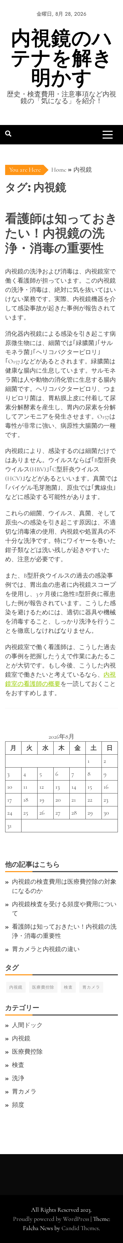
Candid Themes (80, 1228)
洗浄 (18, 1078)
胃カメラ (91, 987)
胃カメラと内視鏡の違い (46, 949)
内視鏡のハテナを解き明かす (62, 58)
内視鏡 (16, 987)
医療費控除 (43, 987)
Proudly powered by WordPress (52, 1219)
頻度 (18, 1104)
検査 (68, 987)
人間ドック (27, 1025)
